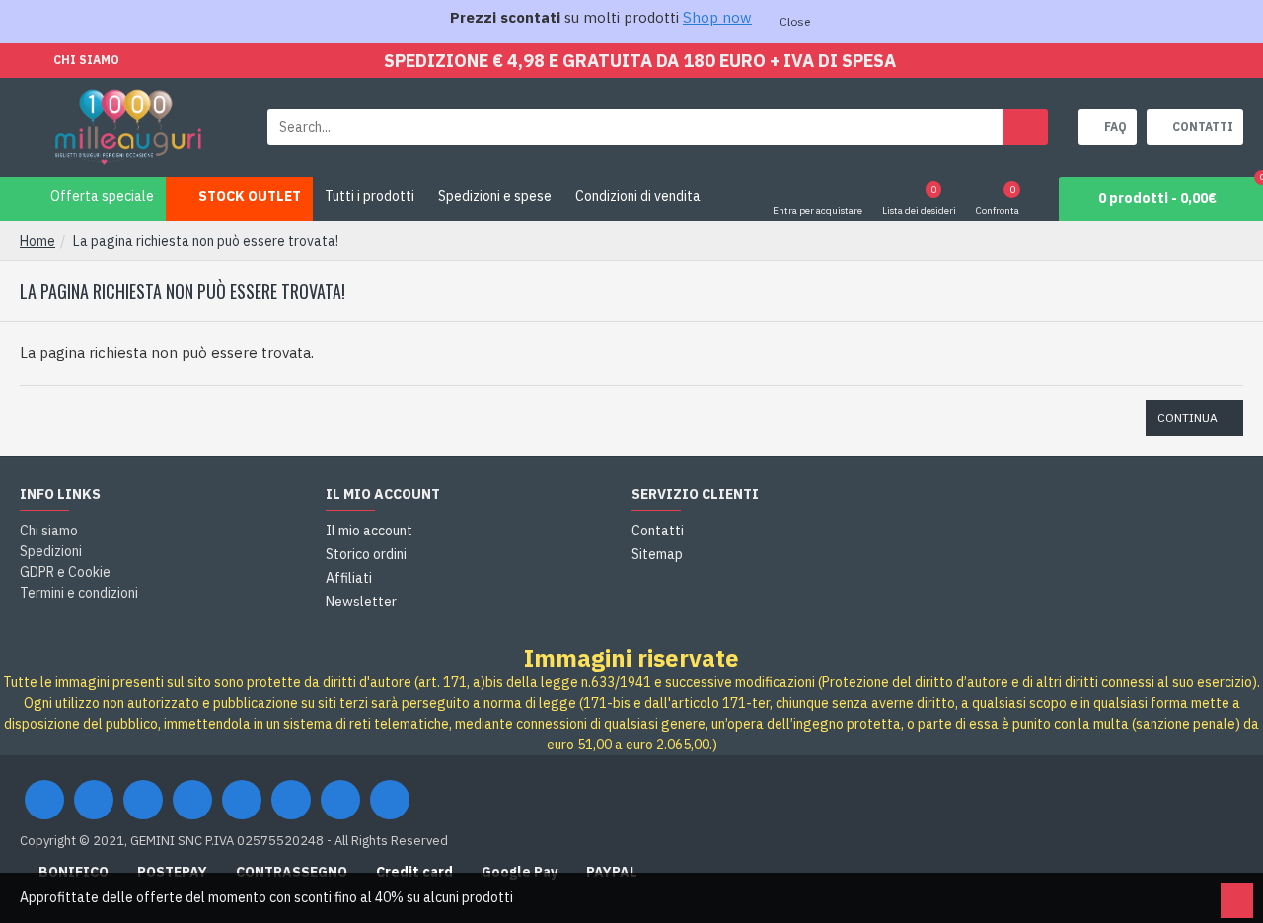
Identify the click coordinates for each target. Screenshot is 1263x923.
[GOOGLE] (143, 799)
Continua (1187, 417)
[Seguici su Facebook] (44, 799)
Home (37, 240)
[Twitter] (93, 799)
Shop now (717, 17)
